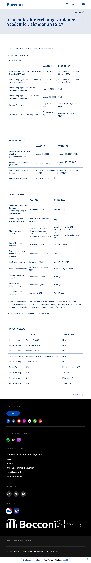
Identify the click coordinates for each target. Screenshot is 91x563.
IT (78, 4)
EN (73, 4)
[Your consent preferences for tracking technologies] (87, 559)
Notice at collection (31, 560)
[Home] (14, 4)
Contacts (78, 12)
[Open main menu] (83, 4)
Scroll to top (76, 394)
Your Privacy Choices (53, 560)
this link (51, 48)
